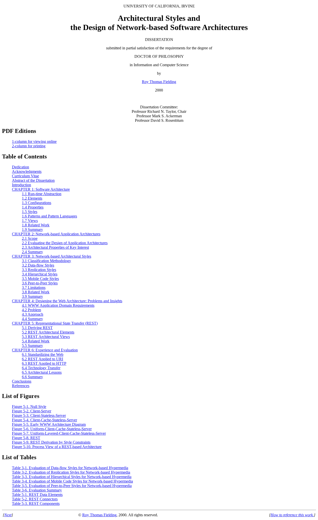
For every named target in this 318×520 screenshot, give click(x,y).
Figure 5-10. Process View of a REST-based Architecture (57, 447)
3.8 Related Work (35, 292)
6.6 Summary (32, 377)
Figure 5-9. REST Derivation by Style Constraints (51, 442)
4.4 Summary (32, 319)
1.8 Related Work (35, 225)
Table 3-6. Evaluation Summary (37, 490)
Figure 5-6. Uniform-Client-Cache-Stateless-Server (52, 429)
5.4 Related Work (35, 341)
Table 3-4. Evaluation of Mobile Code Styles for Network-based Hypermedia (72, 481)
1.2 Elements (32, 198)
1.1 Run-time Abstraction (41, 194)
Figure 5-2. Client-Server (31, 411)
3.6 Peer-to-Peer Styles (40, 283)
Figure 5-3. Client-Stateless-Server (39, 415)
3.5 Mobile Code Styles (40, 278)
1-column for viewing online (34, 141)
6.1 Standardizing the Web (42, 354)
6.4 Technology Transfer (41, 368)
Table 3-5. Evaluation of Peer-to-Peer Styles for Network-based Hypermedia (72, 486)
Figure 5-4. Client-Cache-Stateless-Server (44, 420)
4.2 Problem (31, 310)
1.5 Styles (29, 212)
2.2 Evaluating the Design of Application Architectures (65, 243)
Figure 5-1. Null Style (29, 406)
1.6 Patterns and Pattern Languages (49, 216)
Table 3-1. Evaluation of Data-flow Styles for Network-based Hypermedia (70, 468)
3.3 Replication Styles (39, 270)
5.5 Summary (32, 345)
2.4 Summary (32, 252)
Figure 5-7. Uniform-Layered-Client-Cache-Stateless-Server (59, 433)
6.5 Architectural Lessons (42, 372)
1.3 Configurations (36, 203)
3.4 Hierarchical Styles (39, 274)
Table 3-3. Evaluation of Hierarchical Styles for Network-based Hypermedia (71, 477)
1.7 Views (30, 220)
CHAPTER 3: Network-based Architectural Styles (51, 256)
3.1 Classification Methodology (46, 261)
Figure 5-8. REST (26, 438)
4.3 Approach (32, 314)
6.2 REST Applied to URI (42, 359)
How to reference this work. (292, 515)
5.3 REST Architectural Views (46, 337)
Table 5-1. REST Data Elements (37, 494)
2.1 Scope (30, 238)
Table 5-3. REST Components (36, 503)
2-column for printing (28, 146)
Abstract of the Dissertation (33, 180)
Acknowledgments (26, 171)
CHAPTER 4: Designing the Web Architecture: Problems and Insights (67, 301)
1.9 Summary (32, 229)
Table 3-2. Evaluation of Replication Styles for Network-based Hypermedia (71, 472)
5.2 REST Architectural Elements (48, 332)
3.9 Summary (32, 296)
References (20, 386)
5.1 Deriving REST (37, 328)
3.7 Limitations (33, 287)
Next (7, 515)
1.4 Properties (32, 207)
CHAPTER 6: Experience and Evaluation (45, 350)
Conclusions (21, 381)
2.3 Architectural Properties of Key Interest (55, 247)
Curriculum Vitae (25, 176)
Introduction (21, 185)
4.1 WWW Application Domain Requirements (58, 305)
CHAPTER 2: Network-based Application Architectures (56, 234)
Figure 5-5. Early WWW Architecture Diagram (49, 424)
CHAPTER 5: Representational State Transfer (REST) (55, 323)
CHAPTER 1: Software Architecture (41, 189)
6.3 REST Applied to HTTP (44, 363)
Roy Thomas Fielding (159, 82)
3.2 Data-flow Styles (38, 265)
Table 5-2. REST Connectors (35, 499)
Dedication (20, 167)
